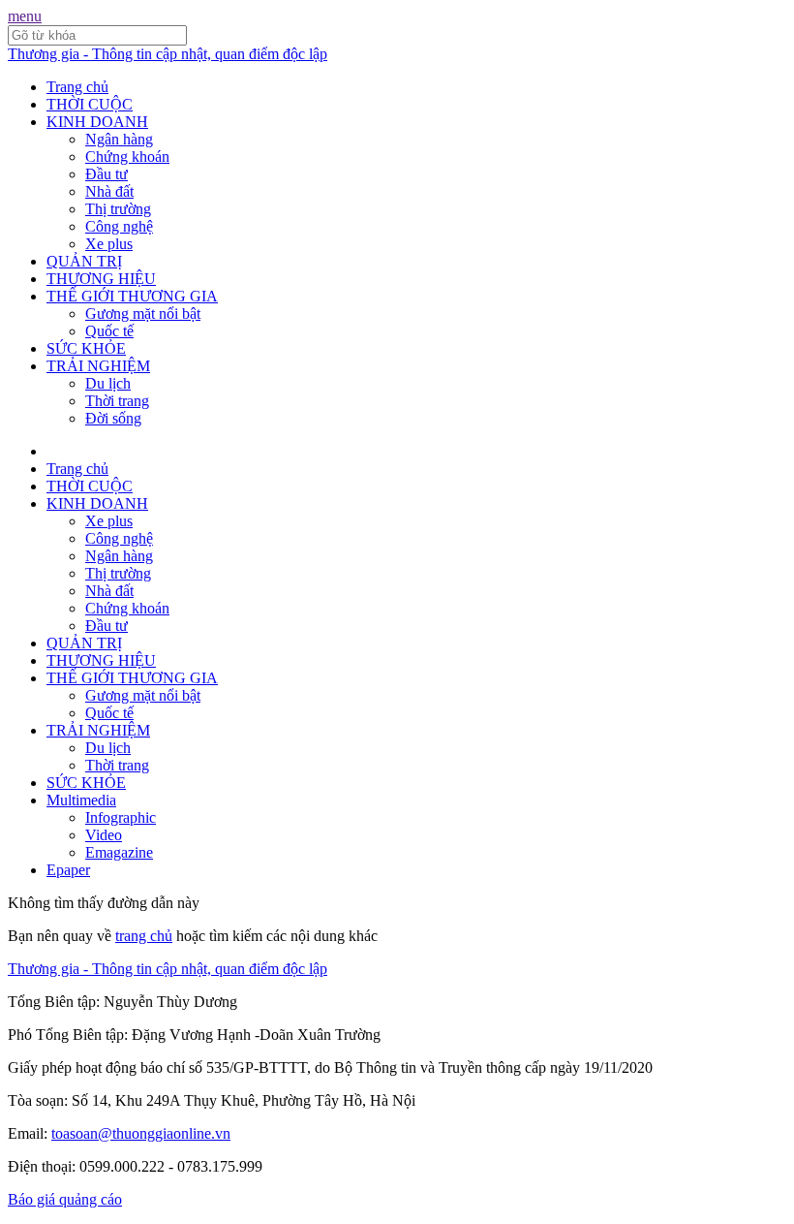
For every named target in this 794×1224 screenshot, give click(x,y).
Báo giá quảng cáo (65, 1199)
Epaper (68, 870)
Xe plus (109, 243)
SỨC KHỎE (86, 348)
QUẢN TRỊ (84, 261)
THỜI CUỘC (89, 104)
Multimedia (81, 800)
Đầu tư (106, 174)
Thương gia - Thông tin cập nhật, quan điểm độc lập (167, 54)
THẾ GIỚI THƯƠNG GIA (132, 296)
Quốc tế (109, 331)
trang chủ (143, 935)
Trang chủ (77, 86)
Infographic (120, 817)
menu (25, 16)
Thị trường (118, 209)
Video (103, 835)
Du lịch (108, 383)
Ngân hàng (119, 139)
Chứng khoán (127, 156)
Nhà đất (109, 191)
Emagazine (119, 852)
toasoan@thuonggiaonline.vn (140, 1133)
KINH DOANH (97, 121)
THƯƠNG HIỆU (101, 278)
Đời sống (113, 418)
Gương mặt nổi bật (142, 313)
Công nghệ (119, 226)
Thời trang (117, 400)
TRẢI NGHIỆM (98, 366)
